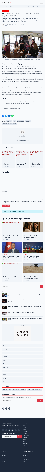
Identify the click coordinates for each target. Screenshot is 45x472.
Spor (4, 353)
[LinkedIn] (9, 408)
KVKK (41, 468)
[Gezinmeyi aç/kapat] (41, 2)
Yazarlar (4, 457)
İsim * (3, 178)
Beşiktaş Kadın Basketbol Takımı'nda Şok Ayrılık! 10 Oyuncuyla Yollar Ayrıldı (24, 306)
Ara (41, 286)
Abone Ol (40, 400)
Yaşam (4, 381)
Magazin (5, 371)
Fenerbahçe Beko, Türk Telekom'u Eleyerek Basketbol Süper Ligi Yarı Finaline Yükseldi (25, 319)
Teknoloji (5, 356)
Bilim (4, 363)
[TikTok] (16, 430)
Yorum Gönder (6, 205)
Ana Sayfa (4, 453)
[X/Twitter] (3, 430)
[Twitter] (3, 408)
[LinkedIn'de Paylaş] (9, 116)
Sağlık (4, 360)
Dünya (4, 378)
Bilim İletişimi (28, 121)
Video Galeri (4, 459)
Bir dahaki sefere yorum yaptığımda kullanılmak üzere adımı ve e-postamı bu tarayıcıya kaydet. (23, 202)
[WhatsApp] (19, 430)
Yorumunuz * (5, 191)
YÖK (14, 121)
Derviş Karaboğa (20, 121)
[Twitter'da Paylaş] (6, 116)
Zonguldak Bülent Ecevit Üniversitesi (9, 123)
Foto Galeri (4, 461)
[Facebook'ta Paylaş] (3, 116)
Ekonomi (5, 349)
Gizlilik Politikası (27, 468)
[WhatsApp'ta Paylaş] (12, 116)
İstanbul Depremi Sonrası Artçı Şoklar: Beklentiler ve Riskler (21, 312)
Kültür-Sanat (5, 367)
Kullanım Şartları (35, 468)
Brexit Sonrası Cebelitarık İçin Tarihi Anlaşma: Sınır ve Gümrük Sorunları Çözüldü (25, 294)
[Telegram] (9, 430)
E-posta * (4, 183)
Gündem (5, 345)
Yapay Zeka (9, 121)
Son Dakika (4, 455)
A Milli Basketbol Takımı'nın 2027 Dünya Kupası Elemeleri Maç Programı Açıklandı (23, 300)
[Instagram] (6, 408)
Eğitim (4, 374)
